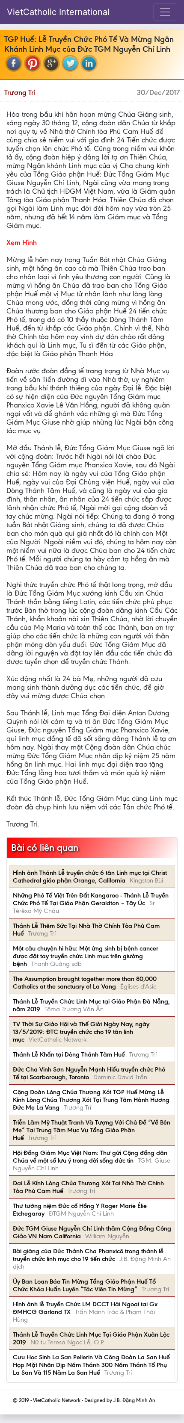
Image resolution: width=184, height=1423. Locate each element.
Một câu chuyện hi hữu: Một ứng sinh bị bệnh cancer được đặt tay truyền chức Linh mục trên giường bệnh (85, 956)
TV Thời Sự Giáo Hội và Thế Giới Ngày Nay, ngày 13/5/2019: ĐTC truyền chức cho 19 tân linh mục (81, 1031)
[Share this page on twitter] (70, 63)
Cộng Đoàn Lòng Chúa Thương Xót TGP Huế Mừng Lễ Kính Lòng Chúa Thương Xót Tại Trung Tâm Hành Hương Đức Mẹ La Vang (91, 1099)
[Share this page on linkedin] (89, 63)
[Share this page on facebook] (13, 63)
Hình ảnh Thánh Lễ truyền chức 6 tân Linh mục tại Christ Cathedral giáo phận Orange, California (90, 876)
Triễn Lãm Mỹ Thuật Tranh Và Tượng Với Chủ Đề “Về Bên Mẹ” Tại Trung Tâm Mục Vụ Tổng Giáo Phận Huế (91, 1130)
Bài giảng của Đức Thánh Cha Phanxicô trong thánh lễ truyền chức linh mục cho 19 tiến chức (88, 1255)
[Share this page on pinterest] (32, 63)
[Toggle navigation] (165, 12)
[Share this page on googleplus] (51, 63)
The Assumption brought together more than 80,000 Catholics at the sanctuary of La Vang (85, 982)
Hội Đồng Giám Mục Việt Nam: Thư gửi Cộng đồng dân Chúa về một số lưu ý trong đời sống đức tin (90, 1156)
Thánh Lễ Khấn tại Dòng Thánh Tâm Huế (69, 1054)
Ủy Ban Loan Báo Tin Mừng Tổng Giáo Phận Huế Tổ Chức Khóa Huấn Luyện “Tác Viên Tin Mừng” (84, 1285)
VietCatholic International (58, 12)
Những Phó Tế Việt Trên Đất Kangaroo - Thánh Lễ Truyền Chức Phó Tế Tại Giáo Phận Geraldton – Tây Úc (91, 899)
